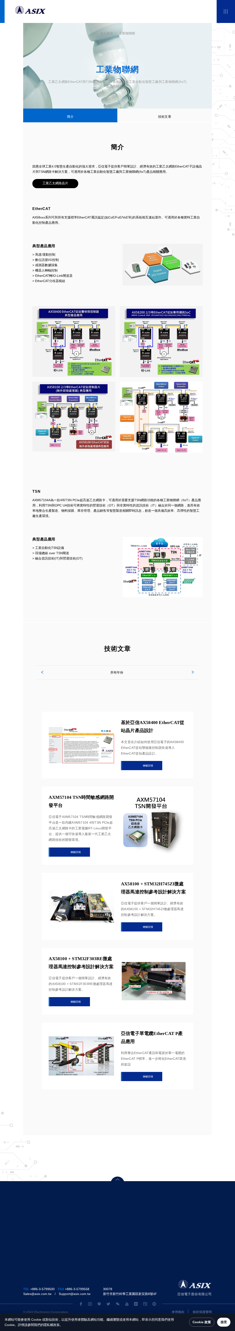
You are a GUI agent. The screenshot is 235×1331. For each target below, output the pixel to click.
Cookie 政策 (202, 1322)
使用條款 (178, 1312)
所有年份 (116, 672)
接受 (224, 1322)
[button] (41, 671)
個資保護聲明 (202, 1312)
